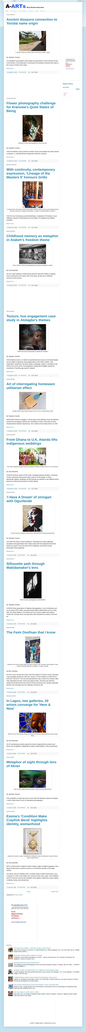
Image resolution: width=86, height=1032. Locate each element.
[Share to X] (34, 72)
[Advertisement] (32, 86)
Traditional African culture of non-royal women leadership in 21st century (35, 977)
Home (29, 891)
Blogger (53, 1023)
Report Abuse (68, 84)
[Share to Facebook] (35, 72)
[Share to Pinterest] (37, 72)
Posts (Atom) (19, 895)
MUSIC (36, 11)
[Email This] (32, 72)
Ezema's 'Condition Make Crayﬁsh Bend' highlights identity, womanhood (26, 820)
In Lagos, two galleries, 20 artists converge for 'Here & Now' (28, 704)
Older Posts (54, 891)
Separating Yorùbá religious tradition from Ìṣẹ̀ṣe (28, 955)
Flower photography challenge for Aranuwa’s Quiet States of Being (31, 107)
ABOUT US (42, 11)
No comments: (23, 72)
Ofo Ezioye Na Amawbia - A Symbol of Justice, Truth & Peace (32, 948)
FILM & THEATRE (22, 11)
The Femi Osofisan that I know (30, 632)
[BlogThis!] (33, 72)
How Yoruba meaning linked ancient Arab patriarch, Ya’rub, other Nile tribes (36, 984)
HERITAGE (30, 11)
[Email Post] (29, 72)
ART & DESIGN (13, 11)
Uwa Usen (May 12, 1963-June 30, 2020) (26, 992)
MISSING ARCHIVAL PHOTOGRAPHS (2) (26, 962)
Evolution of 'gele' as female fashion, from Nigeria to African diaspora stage (36, 970)
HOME (6, 11)
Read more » (10, 68)
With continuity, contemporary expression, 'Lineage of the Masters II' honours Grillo (30, 173)
